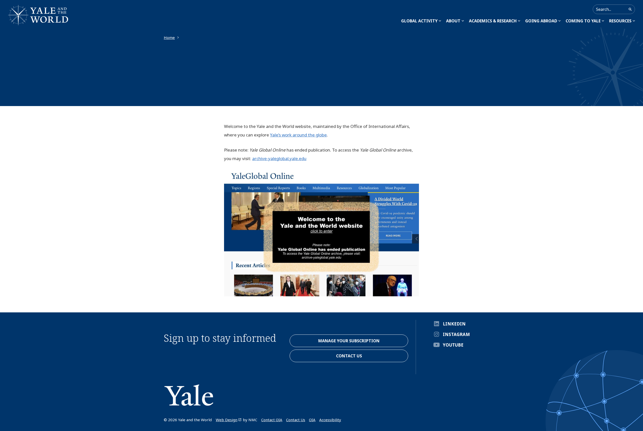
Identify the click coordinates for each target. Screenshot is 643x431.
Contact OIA (271, 419)
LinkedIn (454, 324)
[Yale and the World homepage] (38, 15)
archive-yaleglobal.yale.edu (279, 158)
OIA (312, 419)
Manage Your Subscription (349, 341)
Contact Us (295, 419)
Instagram (456, 334)
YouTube (453, 345)
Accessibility (330, 419)
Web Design (226, 419)
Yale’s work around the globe (298, 135)
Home (169, 37)
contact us (349, 356)
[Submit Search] (630, 9)
